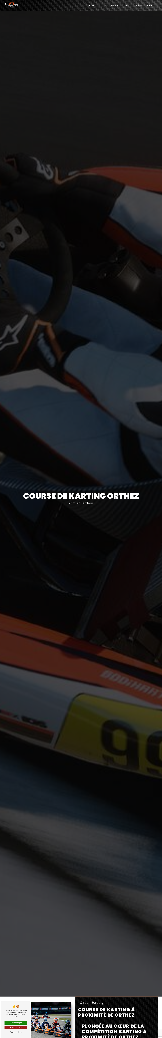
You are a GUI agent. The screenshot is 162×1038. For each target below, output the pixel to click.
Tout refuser (16, 1028)
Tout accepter (16, 1023)
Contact (150, 5)
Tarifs (127, 5)
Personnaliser (16, 1032)
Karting (103, 5)
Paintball (115, 5)
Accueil (92, 5)
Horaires (138, 5)
